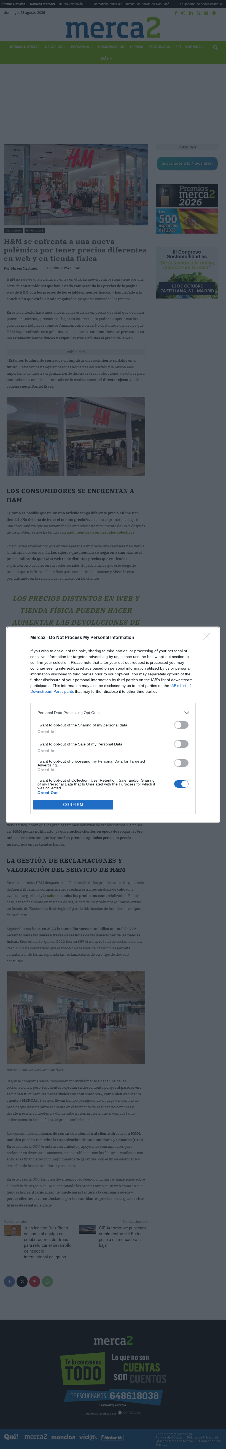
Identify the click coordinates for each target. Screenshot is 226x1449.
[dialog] (113, 724)
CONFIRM (73, 805)
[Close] (208, 638)
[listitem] (113, 713)
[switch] (181, 725)
